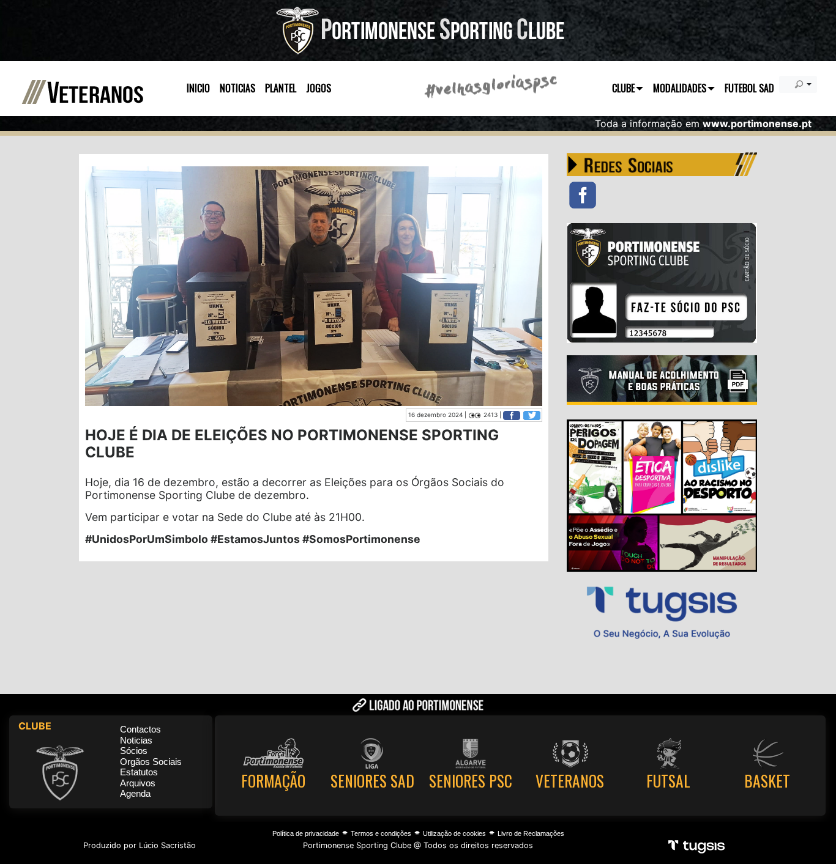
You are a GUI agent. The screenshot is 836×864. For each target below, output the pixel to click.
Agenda (135, 793)
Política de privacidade (305, 833)
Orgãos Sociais (151, 761)
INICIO (198, 88)
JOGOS (318, 88)
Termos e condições (381, 833)
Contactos (140, 729)
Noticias (136, 740)
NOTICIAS (237, 88)
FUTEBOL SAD (749, 88)
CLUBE (623, 88)
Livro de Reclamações (531, 833)
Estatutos (139, 772)
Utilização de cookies (454, 833)
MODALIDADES (679, 88)
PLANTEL (280, 88)
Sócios (133, 750)
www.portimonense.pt (757, 123)
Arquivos (137, 783)
